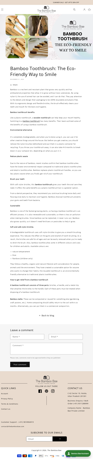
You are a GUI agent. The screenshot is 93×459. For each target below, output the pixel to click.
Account (4, 393)
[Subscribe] (60, 438)
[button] (74, 9)
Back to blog (48, 315)
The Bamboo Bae (54, 450)
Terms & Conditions (9, 404)
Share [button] (15, 85)
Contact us (5, 409)
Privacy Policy (7, 399)
